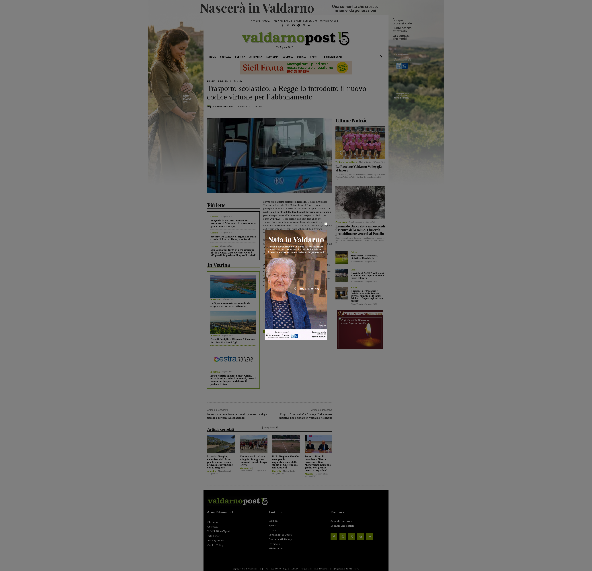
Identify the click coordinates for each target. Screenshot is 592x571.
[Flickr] (309, 25)
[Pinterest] (360, 106)
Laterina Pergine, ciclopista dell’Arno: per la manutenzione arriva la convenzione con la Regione (220, 462)
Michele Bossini (289, 471)
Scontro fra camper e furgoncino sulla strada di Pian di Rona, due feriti (233, 238)
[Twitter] (304, 25)
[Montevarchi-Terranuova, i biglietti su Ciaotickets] (341, 257)
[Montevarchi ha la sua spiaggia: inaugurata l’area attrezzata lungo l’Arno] (254, 444)
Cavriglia (276, 471)
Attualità (211, 81)
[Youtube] (293, 25)
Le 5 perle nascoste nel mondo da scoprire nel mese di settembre (230, 304)
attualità (275, 331)
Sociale (354, 288)
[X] (353, 106)
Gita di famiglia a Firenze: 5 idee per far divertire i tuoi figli (232, 341)
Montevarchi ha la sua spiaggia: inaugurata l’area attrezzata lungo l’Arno (253, 460)
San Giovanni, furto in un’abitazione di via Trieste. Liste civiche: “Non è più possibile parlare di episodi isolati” (233, 252)
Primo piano (341, 222)
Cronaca (214, 217)
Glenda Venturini (224, 107)
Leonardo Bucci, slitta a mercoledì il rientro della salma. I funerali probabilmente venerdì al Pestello (360, 230)
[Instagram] (288, 25)
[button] (381, 57)
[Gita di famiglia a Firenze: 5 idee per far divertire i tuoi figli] (233, 322)
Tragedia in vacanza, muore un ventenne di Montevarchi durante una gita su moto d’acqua (233, 223)
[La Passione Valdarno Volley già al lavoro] (360, 142)
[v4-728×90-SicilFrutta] (296, 67)
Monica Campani (224, 471)
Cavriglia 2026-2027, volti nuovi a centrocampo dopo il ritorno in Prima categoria (367, 275)
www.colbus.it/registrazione (298, 243)
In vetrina (215, 299)
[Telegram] (298, 25)
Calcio (354, 252)
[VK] (367, 106)
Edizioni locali (224, 81)
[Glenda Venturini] (209, 106)
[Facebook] (282, 25)
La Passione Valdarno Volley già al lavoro (358, 168)
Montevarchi (246, 468)
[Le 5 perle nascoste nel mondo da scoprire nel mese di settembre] (233, 286)
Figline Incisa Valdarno (346, 162)
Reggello (238, 81)
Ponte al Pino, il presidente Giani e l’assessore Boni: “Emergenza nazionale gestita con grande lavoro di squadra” (318, 463)
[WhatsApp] (374, 106)
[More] (382, 106)
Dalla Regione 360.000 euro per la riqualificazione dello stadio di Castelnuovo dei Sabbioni (285, 462)
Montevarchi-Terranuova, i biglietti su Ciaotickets (365, 256)
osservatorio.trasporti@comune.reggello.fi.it (284, 275)
